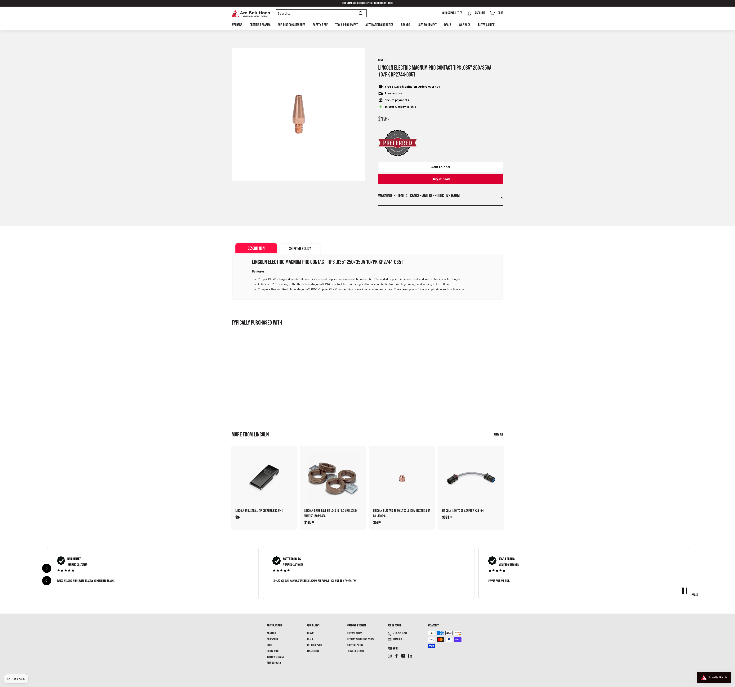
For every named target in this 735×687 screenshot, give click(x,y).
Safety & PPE (320, 25)
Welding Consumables (291, 25)
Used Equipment (427, 25)
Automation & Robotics (379, 25)
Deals (447, 25)
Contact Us (272, 639)
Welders (237, 25)
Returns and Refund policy (360, 639)
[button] (46, 580)
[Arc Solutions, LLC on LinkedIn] (410, 656)
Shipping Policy (355, 645)
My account (313, 651)
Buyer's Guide (486, 25)
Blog (269, 645)
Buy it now (441, 179)
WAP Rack (464, 25)
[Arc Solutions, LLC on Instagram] (390, 656)
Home (380, 60)
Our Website (273, 651)
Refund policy (274, 663)
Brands (405, 25)
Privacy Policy (355, 633)
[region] (368, 573)
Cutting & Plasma (260, 25)
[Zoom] (298, 114)
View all (498, 434)
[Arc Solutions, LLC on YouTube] (403, 656)
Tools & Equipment (346, 25)
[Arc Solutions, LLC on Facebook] (396, 656)
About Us (271, 633)
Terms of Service (275, 657)
